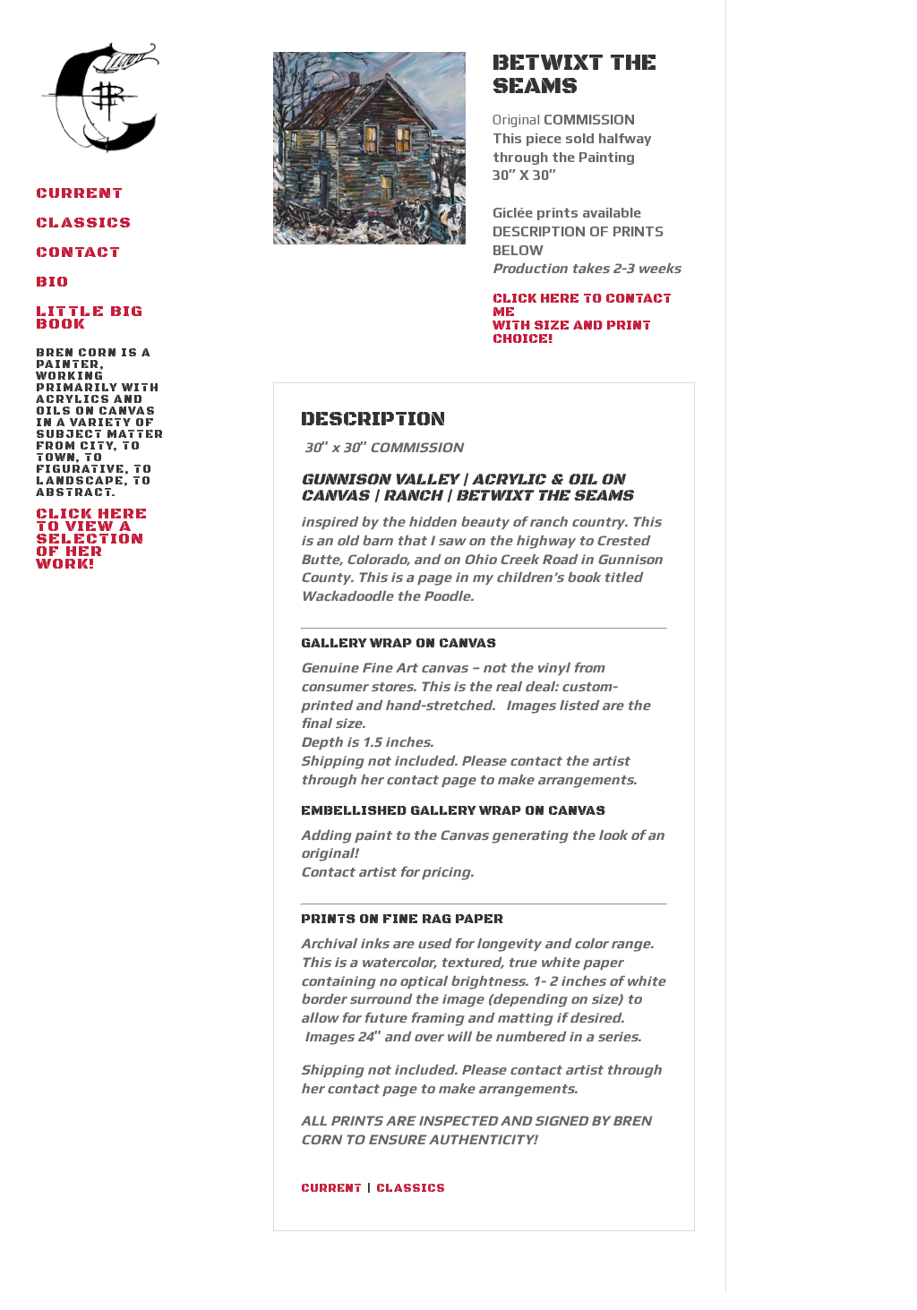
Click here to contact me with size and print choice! (582, 318)
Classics (84, 225)
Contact (78, 254)
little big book (89, 319)
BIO (52, 284)
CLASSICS (410, 1188)
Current (80, 195)
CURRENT (331, 1188)
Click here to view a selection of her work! (100, 460)
